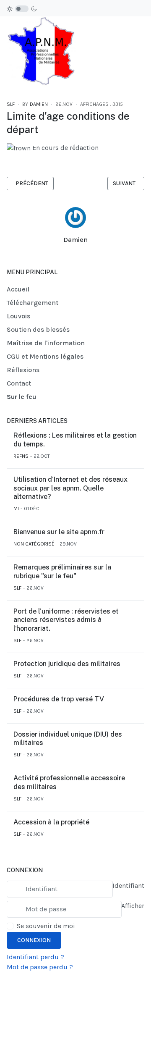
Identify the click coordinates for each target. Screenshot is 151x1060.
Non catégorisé (34, 544)
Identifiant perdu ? (35, 957)
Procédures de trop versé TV (58, 699)
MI (16, 509)
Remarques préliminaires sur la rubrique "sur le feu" (62, 571)
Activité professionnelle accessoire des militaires (69, 782)
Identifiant (128, 885)
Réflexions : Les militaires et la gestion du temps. (75, 439)
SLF (11, 104)
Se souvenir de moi (46, 926)
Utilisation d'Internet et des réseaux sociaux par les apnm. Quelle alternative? (70, 488)
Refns (21, 456)
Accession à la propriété (51, 822)
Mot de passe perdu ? (40, 967)
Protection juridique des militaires (66, 664)
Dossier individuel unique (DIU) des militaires (67, 738)
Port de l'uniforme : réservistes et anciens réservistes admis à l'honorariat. (66, 620)
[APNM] (41, 51)
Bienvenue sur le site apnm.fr (58, 532)
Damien (75, 240)
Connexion (34, 940)
